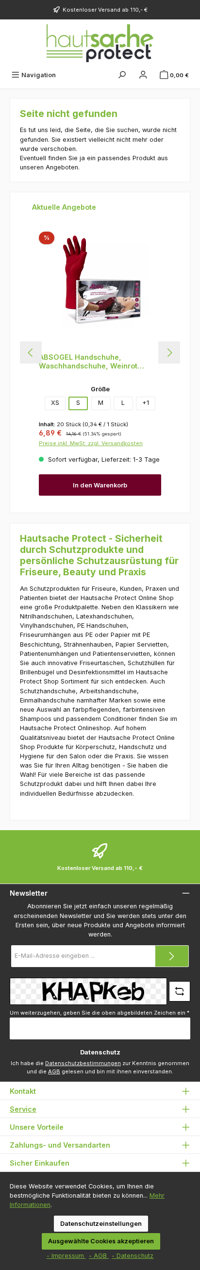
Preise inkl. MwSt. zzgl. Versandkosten (91, 443)
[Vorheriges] (31, 353)
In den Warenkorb (100, 485)
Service (23, 1109)
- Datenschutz (132, 1255)
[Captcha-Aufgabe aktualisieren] (179, 991)
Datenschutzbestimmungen (83, 1063)
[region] (100, 352)
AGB (54, 1071)
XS (55, 402)
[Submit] (172, 956)
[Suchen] (122, 75)
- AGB (99, 1255)
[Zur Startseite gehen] (100, 43)
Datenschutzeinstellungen (101, 1223)
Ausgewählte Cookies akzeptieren (101, 1241)
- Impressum (66, 1255)
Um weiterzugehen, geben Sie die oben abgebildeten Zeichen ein (99, 1012)
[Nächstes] (169, 353)
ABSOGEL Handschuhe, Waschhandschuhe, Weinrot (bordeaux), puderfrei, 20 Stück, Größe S (95, 361)
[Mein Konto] (143, 75)
